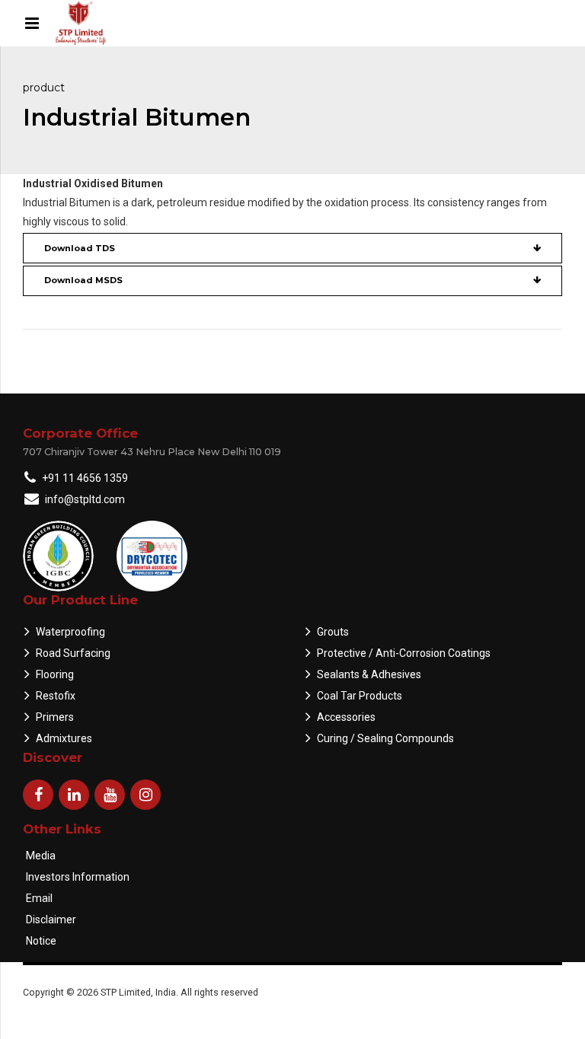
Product (44, 87)
